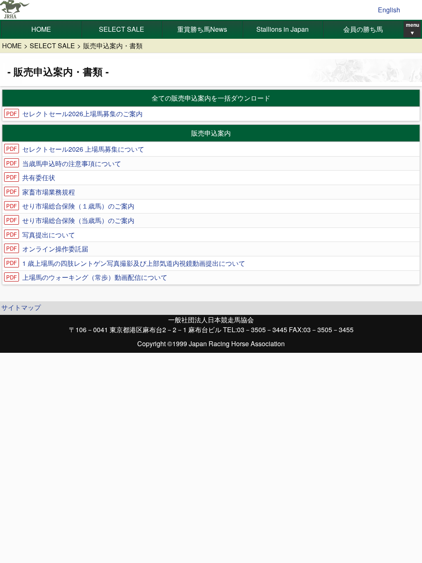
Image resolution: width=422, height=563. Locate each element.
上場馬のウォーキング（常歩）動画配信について (94, 277)
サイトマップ (21, 307)
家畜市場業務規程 (48, 192)
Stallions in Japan (282, 29)
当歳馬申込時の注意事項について (71, 163)
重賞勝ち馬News (202, 29)
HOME (41, 29)
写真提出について (48, 234)
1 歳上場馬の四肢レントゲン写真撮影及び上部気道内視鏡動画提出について (133, 263)
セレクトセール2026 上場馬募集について (83, 149)
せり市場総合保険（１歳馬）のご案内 (78, 206)
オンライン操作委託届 (55, 248)
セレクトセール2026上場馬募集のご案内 (82, 113)
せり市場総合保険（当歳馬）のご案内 (78, 220)
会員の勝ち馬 (363, 29)
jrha (15, 10)
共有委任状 (38, 177)
